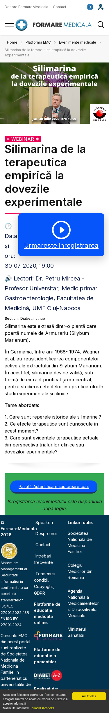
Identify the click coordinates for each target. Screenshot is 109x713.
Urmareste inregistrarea (61, 245)
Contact (59, 7)
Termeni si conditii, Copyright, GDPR (44, 583)
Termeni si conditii (42, 708)
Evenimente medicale (77, 42)
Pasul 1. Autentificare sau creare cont (54, 486)
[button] (89, 7)
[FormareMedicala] (54, 25)
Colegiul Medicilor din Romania (80, 571)
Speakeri (44, 522)
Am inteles (89, 696)
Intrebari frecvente (43, 559)
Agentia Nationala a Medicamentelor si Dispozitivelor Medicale (83, 603)
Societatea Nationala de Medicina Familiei (80, 542)
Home (12, 42)
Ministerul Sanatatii (77, 632)
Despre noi (46, 533)
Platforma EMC (38, 42)
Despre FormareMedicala (26, 7)
